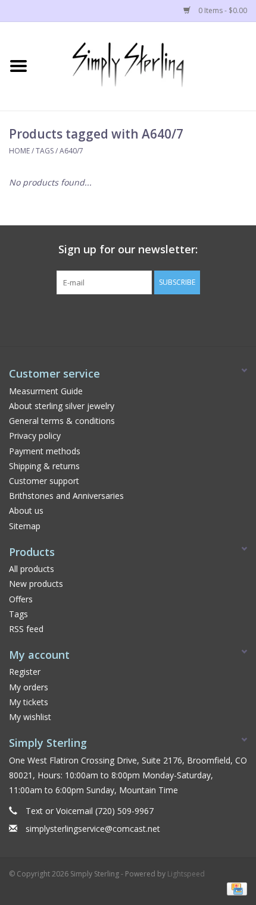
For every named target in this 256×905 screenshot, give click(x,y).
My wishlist (30, 716)
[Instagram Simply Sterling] (138, 318)
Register (24, 671)
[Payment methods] (235, 889)
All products (31, 568)
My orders (28, 687)
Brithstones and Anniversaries (66, 495)
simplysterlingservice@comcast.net (93, 828)
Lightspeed (186, 874)
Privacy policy (35, 435)
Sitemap (24, 526)
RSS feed (26, 628)
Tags (45, 151)
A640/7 (71, 151)
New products (36, 583)
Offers (21, 599)
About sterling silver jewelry (61, 405)
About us (26, 510)
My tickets (28, 702)
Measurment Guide (46, 391)
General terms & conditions (62, 420)
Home (19, 151)
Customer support (44, 480)
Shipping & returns (44, 466)
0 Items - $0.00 (221, 10)
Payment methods (44, 451)
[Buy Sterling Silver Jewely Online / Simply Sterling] (146, 65)
